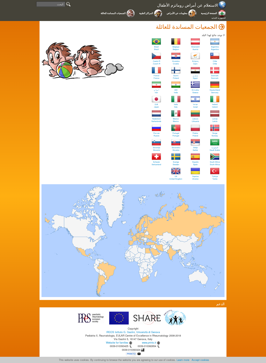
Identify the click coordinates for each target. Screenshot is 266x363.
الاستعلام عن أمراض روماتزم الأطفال (187, 5)
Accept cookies (200, 360)
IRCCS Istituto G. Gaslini (120, 332)
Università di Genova (148, 332)
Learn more (183, 360)
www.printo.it (149, 342)
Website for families (117, 342)
